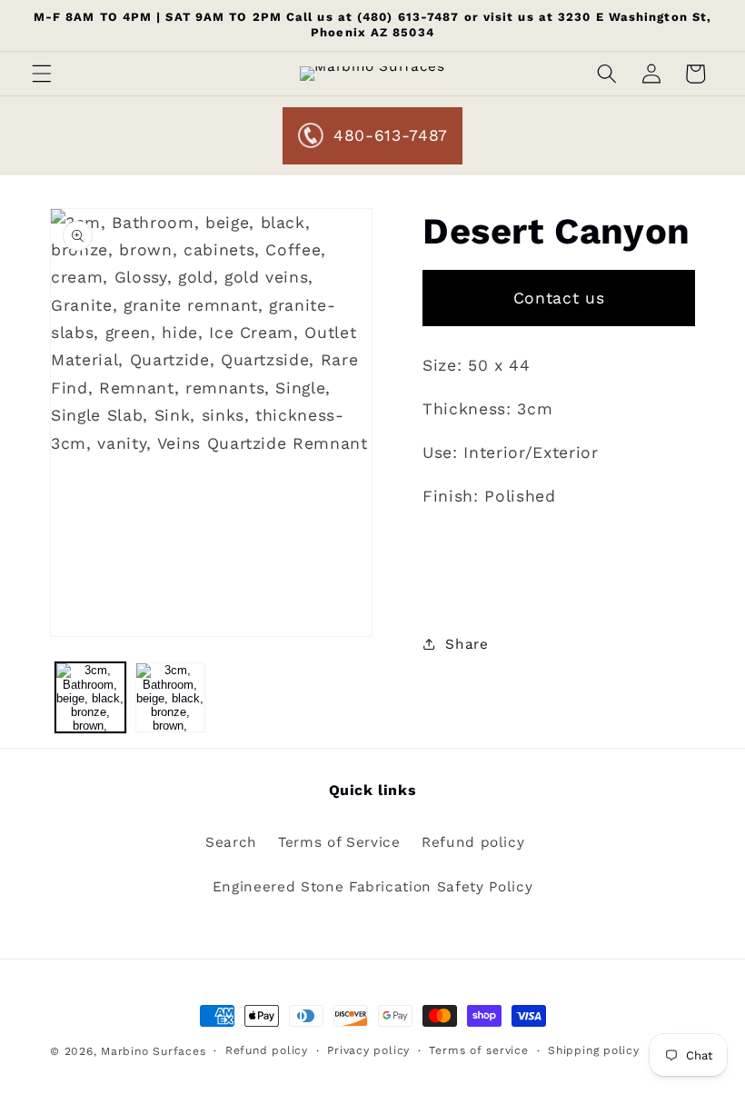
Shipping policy (594, 1050)
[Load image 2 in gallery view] (170, 697)
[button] (42, 73)
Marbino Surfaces (153, 1051)
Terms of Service (339, 842)
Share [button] (466, 644)
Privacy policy (368, 1050)
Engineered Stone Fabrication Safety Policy (373, 887)
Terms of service (478, 1050)
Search (231, 842)
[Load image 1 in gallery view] (90, 697)
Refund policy (473, 842)
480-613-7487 (390, 135)
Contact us (559, 298)
